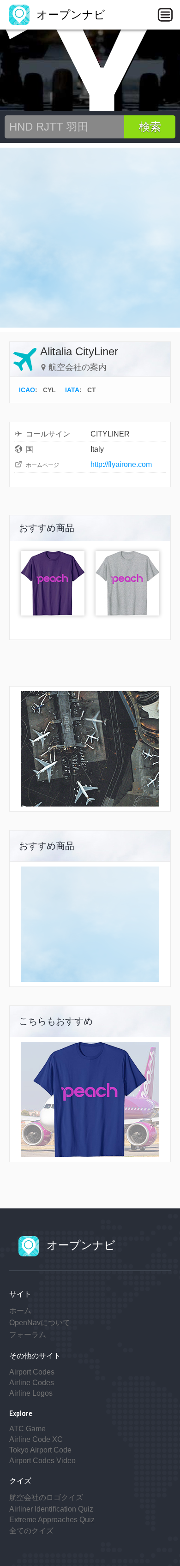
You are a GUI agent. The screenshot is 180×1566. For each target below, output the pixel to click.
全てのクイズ (31, 1531)
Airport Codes (31, 1372)
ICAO (27, 390)
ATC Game (27, 1429)
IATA (72, 390)
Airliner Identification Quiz (51, 1509)
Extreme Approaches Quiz (52, 1520)
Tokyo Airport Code (40, 1450)
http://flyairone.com (121, 464)
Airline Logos (31, 1393)
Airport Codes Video (42, 1460)
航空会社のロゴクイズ (46, 1497)
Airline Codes (31, 1383)
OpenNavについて (39, 1323)
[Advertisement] (90, 238)
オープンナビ (69, 14)
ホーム (20, 1311)
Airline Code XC (36, 1439)
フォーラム (27, 1335)
